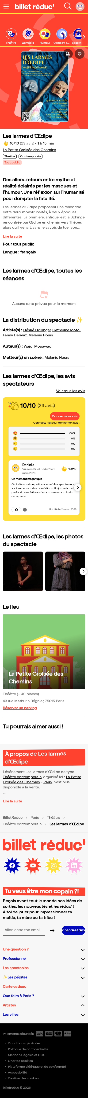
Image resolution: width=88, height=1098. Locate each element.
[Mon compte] (80, 6)
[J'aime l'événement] (79, 54)
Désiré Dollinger (37, 330)
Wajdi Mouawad (37, 346)
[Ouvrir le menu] (8, 6)
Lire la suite (12, 236)
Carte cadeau (14, 986)
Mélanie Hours (40, 335)
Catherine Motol (66, 330)
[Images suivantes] (83, 571)
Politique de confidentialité (28, 1049)
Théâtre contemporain (22, 777)
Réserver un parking (20, 708)
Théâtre (53, 818)
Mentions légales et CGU (27, 1055)
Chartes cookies (20, 1061)
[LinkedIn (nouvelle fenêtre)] (74, 865)
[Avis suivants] (77, 487)
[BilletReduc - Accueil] (34, 6)
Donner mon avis (65, 416)
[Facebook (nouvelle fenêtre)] (12, 865)
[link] (11, 36)
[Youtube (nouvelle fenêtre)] (32, 865)
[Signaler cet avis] (25, 510)
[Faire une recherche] (68, 6)
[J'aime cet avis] (16, 509)
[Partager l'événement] (68, 54)
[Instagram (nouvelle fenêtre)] (53, 865)
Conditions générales (24, 1043)
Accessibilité (17, 1072)
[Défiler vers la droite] (84, 37)
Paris (47, 782)
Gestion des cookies (23, 1078)
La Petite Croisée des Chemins (29, 150)
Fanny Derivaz (15, 335)
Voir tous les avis (70, 391)
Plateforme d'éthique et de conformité (37, 1067)
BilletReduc (13, 818)
